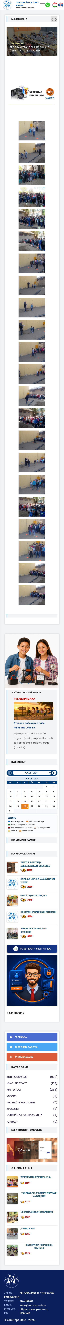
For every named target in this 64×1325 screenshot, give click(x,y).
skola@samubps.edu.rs (33, 1305)
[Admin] (32, 980)
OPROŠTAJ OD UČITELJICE (34, 895)
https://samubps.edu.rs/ (33, 1309)
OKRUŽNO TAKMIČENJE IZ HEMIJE (38, 912)
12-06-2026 (17, 43)
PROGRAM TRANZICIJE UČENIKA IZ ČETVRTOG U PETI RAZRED (29, 49)
